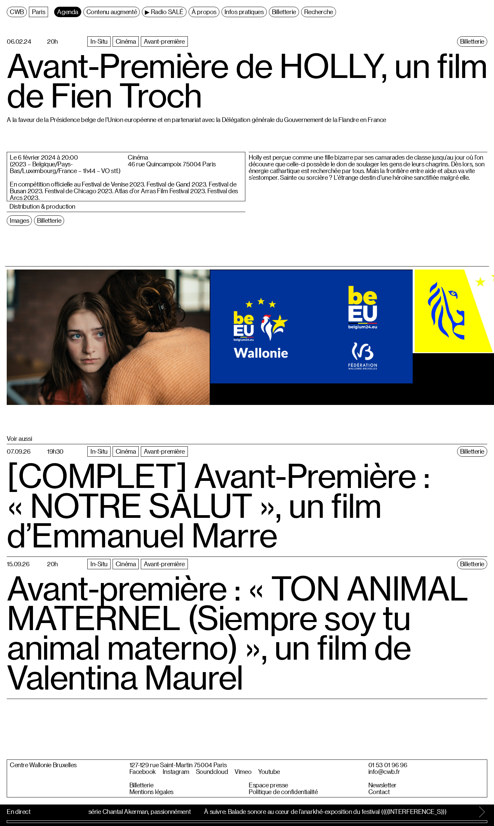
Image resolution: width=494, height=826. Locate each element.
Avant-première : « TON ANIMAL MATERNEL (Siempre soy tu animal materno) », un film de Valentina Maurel (237, 632)
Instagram (176, 771)
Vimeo (243, 771)
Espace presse (268, 785)
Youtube (269, 771)
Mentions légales (151, 791)
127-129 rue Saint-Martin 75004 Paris (178, 764)
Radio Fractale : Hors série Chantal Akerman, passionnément (107, 811)
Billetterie (141, 785)
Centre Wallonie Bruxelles (43, 764)
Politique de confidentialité (283, 791)
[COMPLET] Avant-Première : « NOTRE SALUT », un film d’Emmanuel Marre (218, 504)
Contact (379, 791)
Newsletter (382, 785)
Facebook (142, 771)
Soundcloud (212, 771)
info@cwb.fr (384, 771)
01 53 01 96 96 (387, 764)
